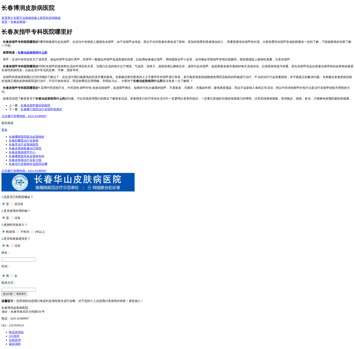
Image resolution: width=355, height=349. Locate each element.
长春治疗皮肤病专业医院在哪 (28, 164)
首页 (4, 17)
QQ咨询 (14, 336)
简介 (10, 17)
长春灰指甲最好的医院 (35, 105)
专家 (16, 17)
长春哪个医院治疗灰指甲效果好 (41, 109)
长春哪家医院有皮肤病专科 (26, 156)
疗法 (22, 17)
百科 (46, 17)
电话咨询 (16, 332)
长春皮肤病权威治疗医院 (25, 148)
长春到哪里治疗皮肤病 (23, 140)
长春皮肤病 (18, 21)
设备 (34, 17)
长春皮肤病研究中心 (22, 152)
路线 (58, 17)
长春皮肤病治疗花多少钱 (25, 160)
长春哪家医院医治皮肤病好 (26, 136)
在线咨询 (15, 340)
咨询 (52, 17)
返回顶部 (15, 343)
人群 (40, 17)
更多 (4, 129)
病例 (28, 17)
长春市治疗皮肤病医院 (23, 144)
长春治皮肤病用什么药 (32, 52)
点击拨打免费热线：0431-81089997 (24, 116)
